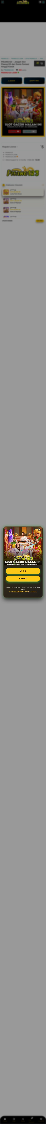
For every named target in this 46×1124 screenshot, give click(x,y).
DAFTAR (23, 578)
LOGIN (23, 571)
